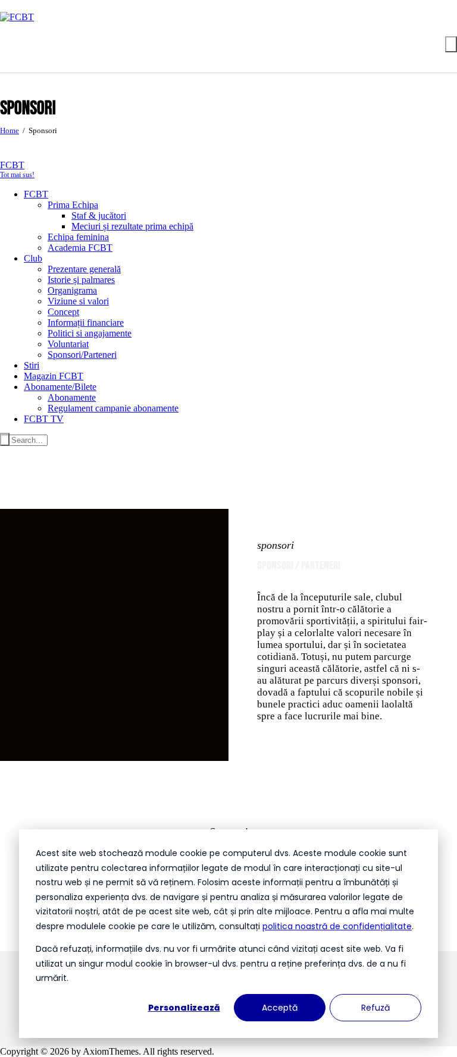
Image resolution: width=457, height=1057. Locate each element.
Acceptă (280, 1008)
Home (9, 130)
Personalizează (184, 1008)
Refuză (375, 1008)
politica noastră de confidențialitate (337, 926)
